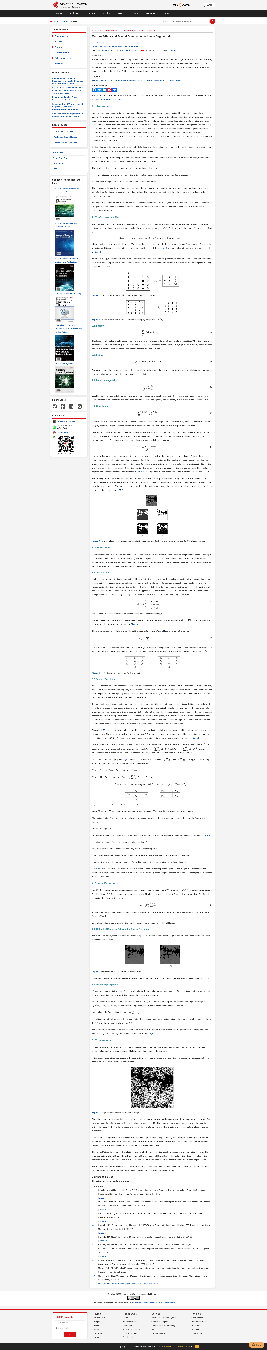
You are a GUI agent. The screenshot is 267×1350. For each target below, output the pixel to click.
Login (210, 4)
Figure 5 (195, 738)
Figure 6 (98, 869)
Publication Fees (63, 58)
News (121, 13)
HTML (129, 50)
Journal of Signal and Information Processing (111, 30)
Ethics (125, 1318)
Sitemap (97, 1329)
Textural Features (99, 80)
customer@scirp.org (66, 422)
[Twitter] (55, 406)
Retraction (196, 1329)
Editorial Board (62, 52)
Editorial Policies (130, 1321)
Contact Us (58, 163)
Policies (196, 1313)
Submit (167, 13)
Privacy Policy (197, 1333)
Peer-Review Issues (131, 1329)
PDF (122, 50)
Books (106, 13)
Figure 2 (97, 252)
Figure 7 (153, 1033)
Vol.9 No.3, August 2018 (144, 30)
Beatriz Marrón (98, 42)
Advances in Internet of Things (68, 293)
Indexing (59, 63)
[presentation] (210, 224)
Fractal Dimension (173, 80)
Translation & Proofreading (163, 1325)
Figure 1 (163, 248)
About (134, 13)
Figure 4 (134, 624)
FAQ (55, 169)
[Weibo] (80, 406)
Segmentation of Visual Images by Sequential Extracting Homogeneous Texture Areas (68, 106)
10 (207, 978)
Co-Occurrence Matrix (118, 80)
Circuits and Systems (64, 363)
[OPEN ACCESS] (181, 5)
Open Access (197, 1318)
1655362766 (62, 432)
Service (155, 1313)
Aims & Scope (61, 36)
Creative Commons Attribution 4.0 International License (154, 1302)
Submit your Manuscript (142, 1346)
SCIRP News (165, 1346)
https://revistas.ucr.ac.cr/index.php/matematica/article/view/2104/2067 (128, 1283)
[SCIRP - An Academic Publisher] (69, 5)
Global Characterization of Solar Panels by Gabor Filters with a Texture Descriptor (67, 90)
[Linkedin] (71, 406)
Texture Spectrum (137, 80)
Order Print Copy (61, 158)
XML (136, 50)
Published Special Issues (65, 137)
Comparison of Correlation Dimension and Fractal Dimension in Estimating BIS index (68, 80)
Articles (74, 13)
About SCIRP (130, 1313)
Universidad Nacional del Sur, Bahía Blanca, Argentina (115, 46)
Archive (58, 47)
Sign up (121, 1346)
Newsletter (58, 153)
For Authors (128, 1325)
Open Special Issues (63, 131)
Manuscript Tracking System (163, 1318)
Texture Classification (155, 80)
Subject (97, 1321)
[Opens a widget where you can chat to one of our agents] (256, 1345)
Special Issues (129, 1337)
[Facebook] (63, 406)
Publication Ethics (199, 1321)
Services (150, 13)
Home (59, 13)
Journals (90, 13)
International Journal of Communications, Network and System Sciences (68, 328)
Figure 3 (140, 472)
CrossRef (103, 1198)
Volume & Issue (158, 1333)
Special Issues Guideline (65, 143)
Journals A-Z (99, 1318)
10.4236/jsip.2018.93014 (107, 50)
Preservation (197, 1325)
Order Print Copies (159, 1321)
